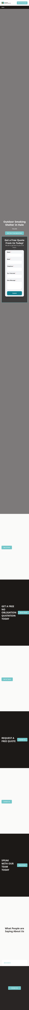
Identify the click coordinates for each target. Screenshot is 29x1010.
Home (3, 7)
